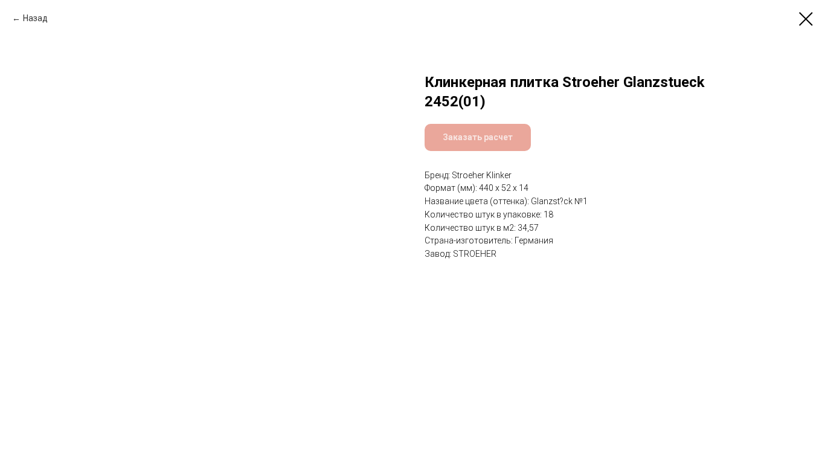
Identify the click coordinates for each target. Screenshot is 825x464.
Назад (35, 18)
